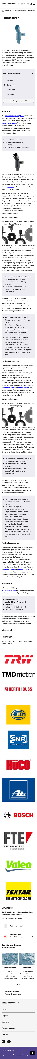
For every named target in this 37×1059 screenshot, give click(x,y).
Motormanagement (9, 590)
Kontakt (5, 1035)
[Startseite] (3, 10)
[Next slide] (35, 969)
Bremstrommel (23, 388)
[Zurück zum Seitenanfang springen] (32, 1053)
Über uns (5, 1022)
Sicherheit (10, 85)
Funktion (10, 80)
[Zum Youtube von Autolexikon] (3, 1042)
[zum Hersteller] (18, 659)
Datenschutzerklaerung (20, 1055)
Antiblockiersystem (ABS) (14, 116)
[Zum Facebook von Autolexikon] (9, 1042)
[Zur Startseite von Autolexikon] (10, 4)
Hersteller (10, 94)
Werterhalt (11, 90)
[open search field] (31, 4)
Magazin (5, 1016)
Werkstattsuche (8, 1028)
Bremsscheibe (9, 388)
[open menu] (34, 4)
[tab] (17, 984)
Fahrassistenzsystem (9, 123)
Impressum (5, 1055)
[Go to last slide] (2, 969)
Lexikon (8, 10)
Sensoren (11, 187)
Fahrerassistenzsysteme (19, 10)
